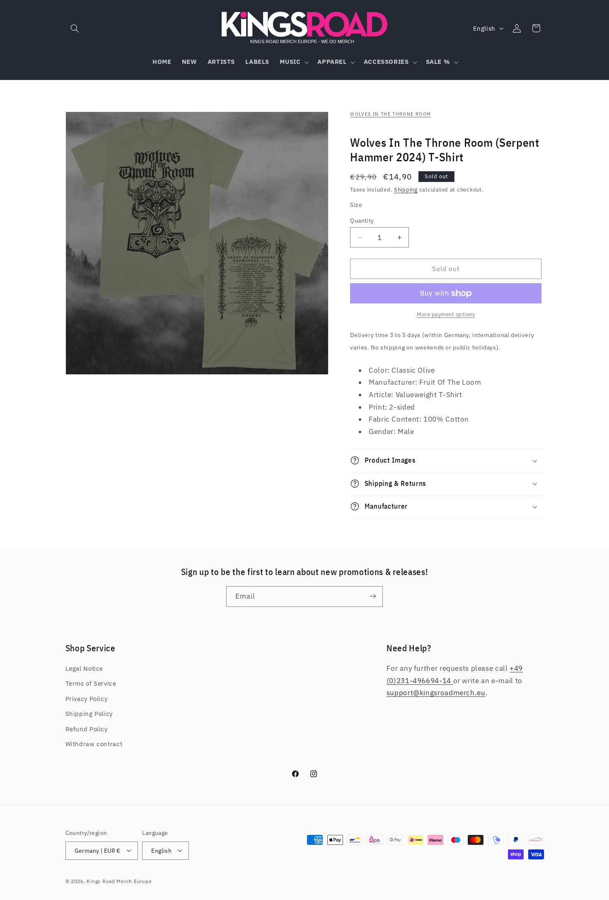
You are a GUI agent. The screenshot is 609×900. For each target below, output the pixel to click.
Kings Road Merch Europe (119, 881)
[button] (75, 28)
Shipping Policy (89, 714)
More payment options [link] (446, 314)
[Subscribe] (372, 596)
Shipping (406, 189)
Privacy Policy (86, 699)
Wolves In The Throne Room (390, 114)
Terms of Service (90, 684)
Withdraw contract (94, 744)
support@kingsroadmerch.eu (436, 693)
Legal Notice (84, 669)
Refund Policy (86, 729)
